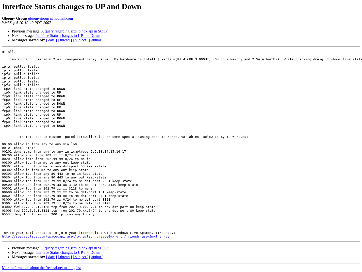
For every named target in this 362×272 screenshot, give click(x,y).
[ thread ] (65, 40)
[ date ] (51, 40)
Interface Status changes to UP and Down (67, 35)
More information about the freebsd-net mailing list (41, 268)
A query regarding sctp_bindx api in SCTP (74, 31)
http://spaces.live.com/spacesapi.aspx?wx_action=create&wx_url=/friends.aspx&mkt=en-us (85, 236)
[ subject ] (80, 40)
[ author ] (96, 40)
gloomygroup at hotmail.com (50, 18)
